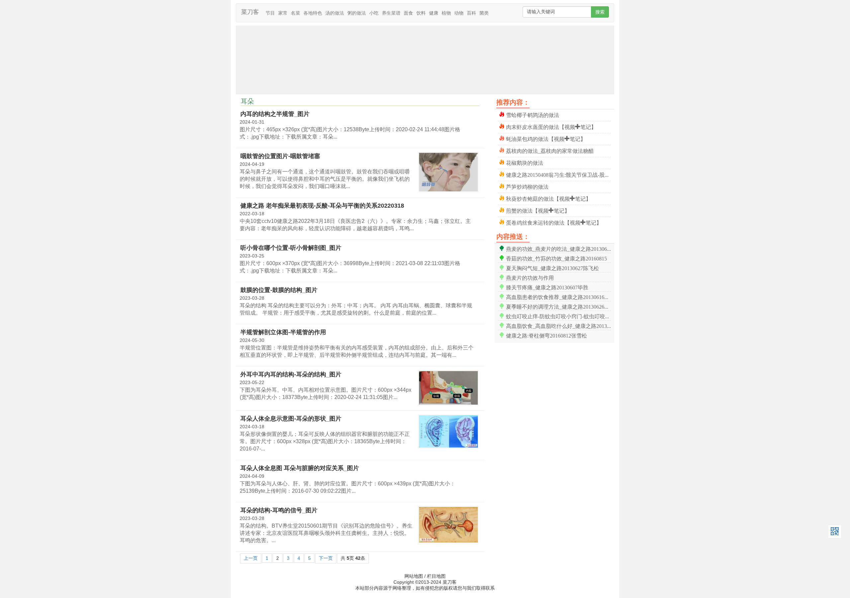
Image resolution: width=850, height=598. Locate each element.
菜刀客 (250, 12)
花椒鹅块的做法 (524, 162)
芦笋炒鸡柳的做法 (527, 186)
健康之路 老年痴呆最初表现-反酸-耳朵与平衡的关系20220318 (322, 205)
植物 (446, 13)
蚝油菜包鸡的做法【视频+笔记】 (546, 138)
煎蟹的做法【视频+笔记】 (538, 210)
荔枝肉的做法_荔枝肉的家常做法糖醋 (550, 150)
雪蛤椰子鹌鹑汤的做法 (532, 114)
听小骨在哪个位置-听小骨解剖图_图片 (290, 248)
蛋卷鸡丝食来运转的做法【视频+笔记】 (554, 222)
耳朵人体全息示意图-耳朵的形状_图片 (290, 418)
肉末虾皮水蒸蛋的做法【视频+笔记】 (551, 126)
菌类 (484, 13)
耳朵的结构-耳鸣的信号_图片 (278, 510)
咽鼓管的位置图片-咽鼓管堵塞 (280, 156)
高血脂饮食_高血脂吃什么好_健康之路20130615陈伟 (558, 325)
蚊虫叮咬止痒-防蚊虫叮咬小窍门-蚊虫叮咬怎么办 (558, 316)
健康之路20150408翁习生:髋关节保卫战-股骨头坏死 (558, 174)
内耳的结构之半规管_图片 (274, 114)
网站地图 (413, 576)
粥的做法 (356, 13)
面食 (408, 13)
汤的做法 (334, 13)
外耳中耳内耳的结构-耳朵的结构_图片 (290, 374)
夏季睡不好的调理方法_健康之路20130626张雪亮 (558, 306)
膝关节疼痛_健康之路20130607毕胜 (547, 287)
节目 (270, 13)
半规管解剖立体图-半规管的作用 (283, 332)
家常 (283, 13)
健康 (433, 13)
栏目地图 (436, 576)
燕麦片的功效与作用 (530, 277)
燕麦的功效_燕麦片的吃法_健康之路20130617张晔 (558, 248)
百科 (471, 13)
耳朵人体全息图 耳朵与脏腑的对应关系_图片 (299, 468)
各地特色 (312, 13)
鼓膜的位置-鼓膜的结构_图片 (278, 290)
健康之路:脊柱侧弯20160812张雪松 (546, 335)
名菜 (295, 13)
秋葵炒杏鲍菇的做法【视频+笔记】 (548, 198)
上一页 (251, 558)
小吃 (374, 13)
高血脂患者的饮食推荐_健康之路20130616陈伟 (558, 296)
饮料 (421, 13)
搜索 (600, 12)
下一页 (326, 558)
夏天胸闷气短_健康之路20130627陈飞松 (552, 267)
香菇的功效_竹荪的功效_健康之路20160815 (556, 258)
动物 (459, 13)
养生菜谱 (391, 13)
